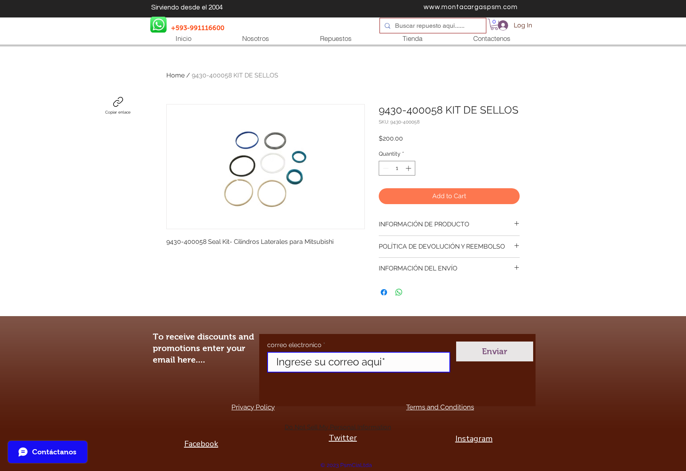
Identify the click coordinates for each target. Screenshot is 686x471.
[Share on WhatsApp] (399, 292)
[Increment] (409, 168)
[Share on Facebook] (384, 292)
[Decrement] (385, 168)
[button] (494, 24)
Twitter (343, 437)
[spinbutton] (397, 168)
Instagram (474, 438)
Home (175, 75)
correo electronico (294, 345)
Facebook (201, 443)
